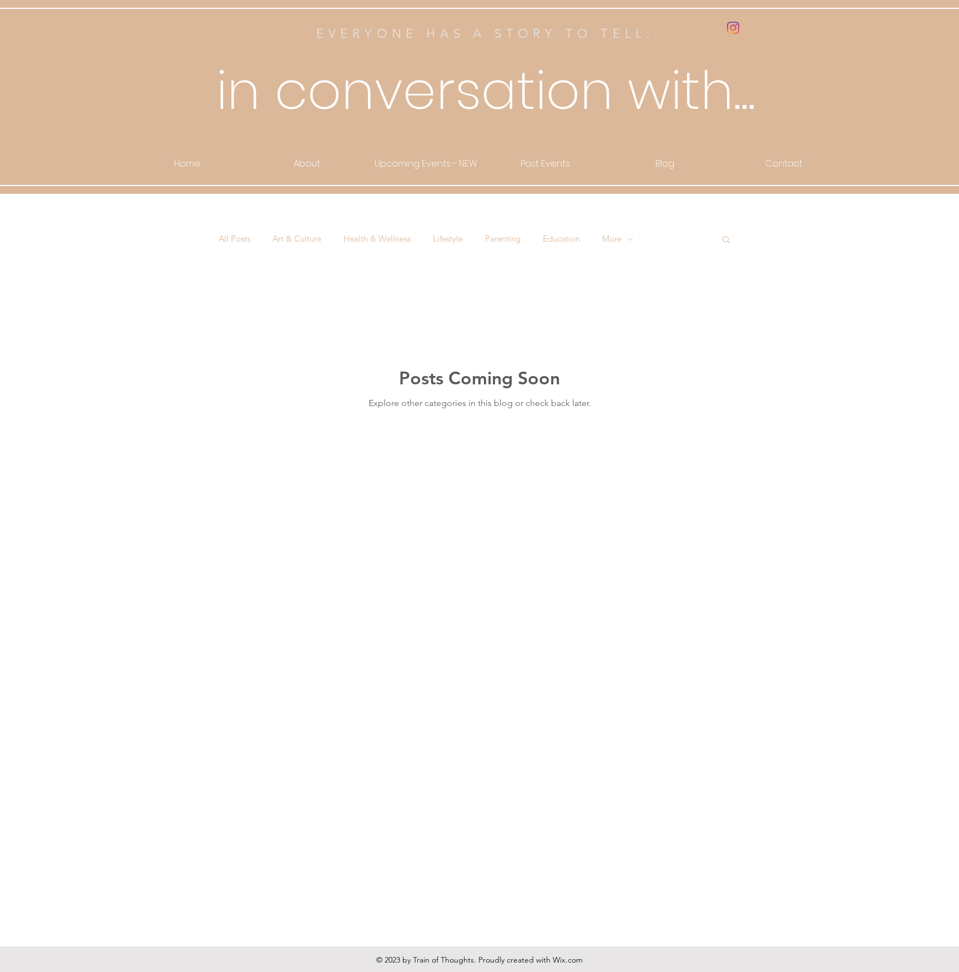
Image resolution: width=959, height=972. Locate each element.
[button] (726, 240)
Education (561, 239)
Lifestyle (448, 239)
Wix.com (568, 960)
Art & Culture (296, 239)
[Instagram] (733, 28)
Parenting (503, 239)
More (612, 239)
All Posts (234, 239)
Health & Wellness (377, 239)
